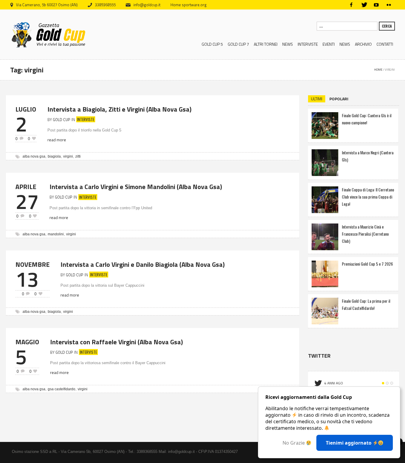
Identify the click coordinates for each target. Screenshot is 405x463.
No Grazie (294, 443)
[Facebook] (351, 4)
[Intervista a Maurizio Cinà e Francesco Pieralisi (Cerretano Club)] (325, 236)
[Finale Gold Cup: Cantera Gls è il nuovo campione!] (325, 125)
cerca (387, 25)
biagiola (54, 156)
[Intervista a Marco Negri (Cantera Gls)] (325, 162)
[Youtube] (376, 4)
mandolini (56, 234)
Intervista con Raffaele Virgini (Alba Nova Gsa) (116, 342)
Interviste (85, 119)
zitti (78, 156)
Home (378, 69)
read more (56, 140)
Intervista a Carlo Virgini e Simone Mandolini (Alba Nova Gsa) (136, 187)
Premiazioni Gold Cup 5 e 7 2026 (367, 264)
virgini (68, 156)
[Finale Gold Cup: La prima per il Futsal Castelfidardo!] (325, 310)
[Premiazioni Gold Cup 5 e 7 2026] (325, 273)
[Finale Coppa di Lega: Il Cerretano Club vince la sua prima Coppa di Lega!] (325, 199)
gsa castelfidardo (61, 389)
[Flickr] (388, 4)
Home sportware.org (188, 5)
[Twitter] (364, 4)
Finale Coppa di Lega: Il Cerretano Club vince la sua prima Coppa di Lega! (368, 196)
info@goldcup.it (146, 5)
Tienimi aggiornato (349, 443)
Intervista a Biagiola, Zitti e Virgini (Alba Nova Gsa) (119, 109)
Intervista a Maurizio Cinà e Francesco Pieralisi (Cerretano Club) (365, 233)
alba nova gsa (34, 156)
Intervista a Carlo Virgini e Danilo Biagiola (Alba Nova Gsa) (142, 264)
